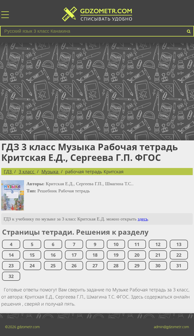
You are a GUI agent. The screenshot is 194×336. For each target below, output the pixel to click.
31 (178, 266)
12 (157, 244)
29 (136, 266)
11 (136, 244)
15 (32, 255)
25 (53, 266)
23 (11, 266)
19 (115, 255)
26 (74, 266)
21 (157, 255)
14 (11, 255)
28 (115, 266)
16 (53, 255)
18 (95, 255)
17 (74, 255)
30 (157, 266)
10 (115, 244)
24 (32, 266)
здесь (143, 218)
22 (178, 255)
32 (11, 276)
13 (178, 244)
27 (95, 266)
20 (136, 255)
